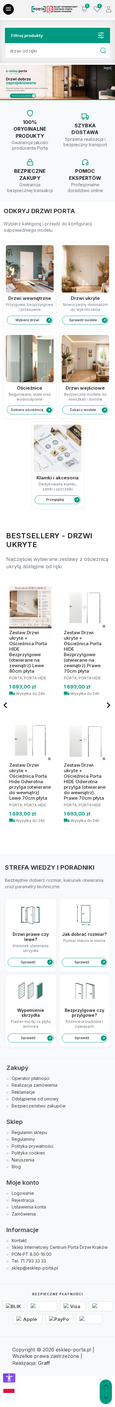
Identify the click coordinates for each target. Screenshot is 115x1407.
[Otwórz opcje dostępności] (9, 1378)
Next (109, 705)
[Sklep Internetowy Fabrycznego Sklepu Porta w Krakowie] (55, 9)
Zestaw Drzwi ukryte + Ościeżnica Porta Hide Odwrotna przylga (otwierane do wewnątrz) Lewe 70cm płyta (30, 781)
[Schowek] (96, 9)
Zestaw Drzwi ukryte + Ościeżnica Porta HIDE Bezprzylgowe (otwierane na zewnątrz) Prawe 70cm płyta (83, 652)
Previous (6, 705)
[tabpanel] (57, 82)
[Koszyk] (84, 9)
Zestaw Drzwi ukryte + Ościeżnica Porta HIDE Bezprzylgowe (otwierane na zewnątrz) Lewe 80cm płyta (28, 652)
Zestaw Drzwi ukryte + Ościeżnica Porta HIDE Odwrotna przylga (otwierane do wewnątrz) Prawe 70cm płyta (84, 781)
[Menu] (8, 9)
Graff (44, 1363)
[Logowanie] (109, 9)
